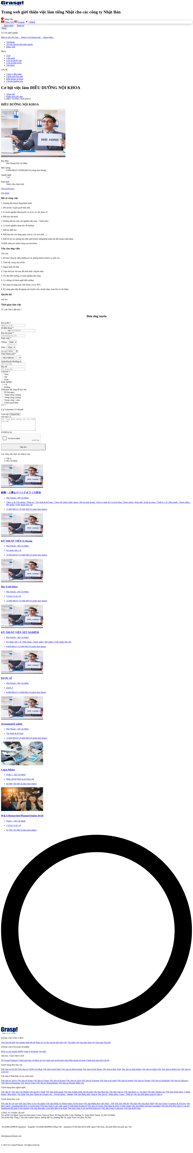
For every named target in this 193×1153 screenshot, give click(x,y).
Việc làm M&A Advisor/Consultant (146, 1106)
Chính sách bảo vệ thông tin (30, 1060)
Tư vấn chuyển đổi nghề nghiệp (19, 44)
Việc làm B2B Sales (132, 1108)
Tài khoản (10, 42)
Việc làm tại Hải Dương (131, 1069)
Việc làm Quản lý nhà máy (112, 1108)
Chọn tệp (5, 414)
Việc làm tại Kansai (57, 1080)
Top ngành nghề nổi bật (25, 1042)
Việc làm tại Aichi (73, 1080)
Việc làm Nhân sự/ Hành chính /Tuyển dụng (64, 1103)
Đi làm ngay (9, 392)
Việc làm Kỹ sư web (9, 1103)
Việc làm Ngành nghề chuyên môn (78, 1092)
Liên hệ (106, 1060)
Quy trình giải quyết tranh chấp (55, 1060)
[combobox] (6, 330)
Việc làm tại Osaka (41, 1080)
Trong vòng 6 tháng (12, 397)
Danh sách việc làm (14, 96)
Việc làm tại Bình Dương (71, 1069)
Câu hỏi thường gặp (14, 81)
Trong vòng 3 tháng (12, 395)
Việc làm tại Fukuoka (90, 1080)
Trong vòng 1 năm (12, 400)
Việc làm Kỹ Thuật (37, 1092)
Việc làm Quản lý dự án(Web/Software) (84, 1108)
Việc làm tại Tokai (28, 1083)
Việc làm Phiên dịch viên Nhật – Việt (98, 1103)
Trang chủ (10, 94)
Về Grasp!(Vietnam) (9, 1060)
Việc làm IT (6, 1092)
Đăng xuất (10, 47)
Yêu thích (10, 65)
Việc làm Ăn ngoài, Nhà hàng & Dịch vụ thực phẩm (109, 1106)
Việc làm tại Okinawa (179, 1080)
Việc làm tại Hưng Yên (151, 1069)
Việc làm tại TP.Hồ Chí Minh (30, 1069)
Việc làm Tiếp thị (122, 1103)
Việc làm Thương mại (156, 1092)
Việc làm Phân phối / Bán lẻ (85, 1094)
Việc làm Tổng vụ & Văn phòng (32, 1103)
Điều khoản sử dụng (14, 79)
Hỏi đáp (107, 1042)
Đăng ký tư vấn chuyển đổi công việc (51, 1042)
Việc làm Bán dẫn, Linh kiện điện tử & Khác (48, 1108)
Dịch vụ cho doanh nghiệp (12, 1051)
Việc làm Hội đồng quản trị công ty (148, 1094)
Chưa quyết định (11, 403)
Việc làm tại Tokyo (9, 1080)
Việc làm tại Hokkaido (160, 1080)
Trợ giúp (42, 1051)
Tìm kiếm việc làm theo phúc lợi (81, 1042)
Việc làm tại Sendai (125, 1080)
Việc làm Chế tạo (116, 1092)
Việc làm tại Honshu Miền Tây (71, 1083)
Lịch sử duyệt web (14, 60)
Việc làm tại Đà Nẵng (52, 1069)
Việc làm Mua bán (101, 1092)
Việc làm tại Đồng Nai (171, 1069)
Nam (6, 374)
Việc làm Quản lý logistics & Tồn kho (170, 1103)
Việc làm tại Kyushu (108, 1080)
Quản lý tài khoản (31, 1051)
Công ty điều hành (14, 74)
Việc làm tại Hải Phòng (92, 1069)
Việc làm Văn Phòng (20, 1092)
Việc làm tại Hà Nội (9, 1069)
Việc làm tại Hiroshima (10, 1083)
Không (7, 387)
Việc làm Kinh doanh (54, 1092)
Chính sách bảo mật (14, 76)
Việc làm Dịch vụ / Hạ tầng (135, 1092)
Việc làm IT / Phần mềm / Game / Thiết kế (115, 1094)
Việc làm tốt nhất (8, 1042)
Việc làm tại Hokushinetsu (47, 1083)
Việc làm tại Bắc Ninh (112, 1069)
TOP (8, 56)
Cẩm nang (10, 58)
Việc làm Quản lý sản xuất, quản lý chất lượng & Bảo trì (63, 1106)
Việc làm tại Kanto (25, 1080)
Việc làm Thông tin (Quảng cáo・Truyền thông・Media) (49, 1094)
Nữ (5, 377)
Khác (6, 379)
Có (5, 384)
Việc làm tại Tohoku (142, 1080)
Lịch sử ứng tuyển (14, 63)
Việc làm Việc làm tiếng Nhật (141, 1103)
